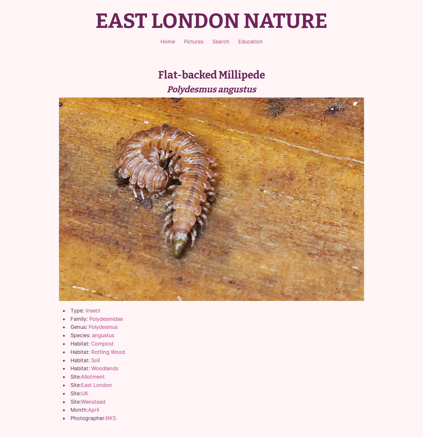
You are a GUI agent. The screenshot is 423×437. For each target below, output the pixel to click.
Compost (102, 344)
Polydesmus (103, 327)
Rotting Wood (108, 352)
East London (96, 385)
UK (84, 393)
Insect (92, 311)
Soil (95, 360)
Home (168, 42)
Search (220, 42)
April (93, 410)
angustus (103, 335)
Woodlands (104, 368)
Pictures (193, 42)
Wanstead (93, 402)
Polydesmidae (106, 319)
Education (250, 42)
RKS (111, 418)
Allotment (93, 377)
